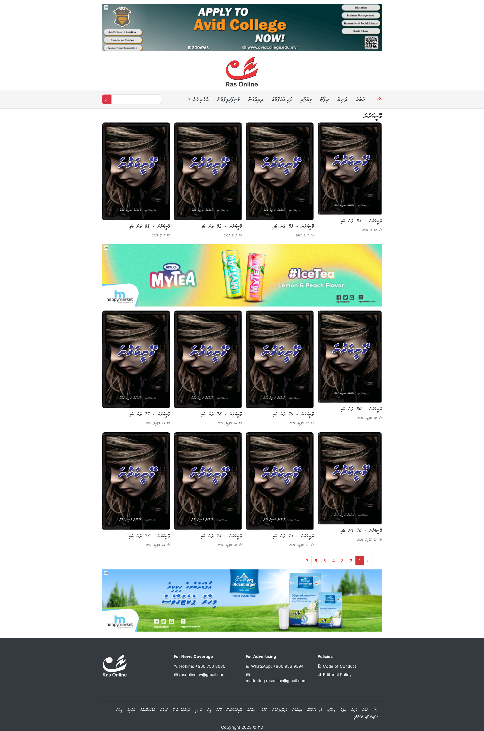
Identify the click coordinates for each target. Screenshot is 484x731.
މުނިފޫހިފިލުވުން (228, 100)
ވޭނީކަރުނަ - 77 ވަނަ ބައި (149, 414)
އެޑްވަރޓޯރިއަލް (147, 710)
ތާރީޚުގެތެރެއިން (234, 710)
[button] (197, 100)
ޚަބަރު (360, 100)
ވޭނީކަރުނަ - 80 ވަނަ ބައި (361, 409)
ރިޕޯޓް (324, 100)
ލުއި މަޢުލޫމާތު (281, 100)
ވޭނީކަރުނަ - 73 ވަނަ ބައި (149, 536)
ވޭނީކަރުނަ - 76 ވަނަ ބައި (361, 531)
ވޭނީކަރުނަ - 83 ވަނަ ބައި (293, 226)
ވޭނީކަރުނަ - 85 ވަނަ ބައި (361, 221)
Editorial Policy (337, 674)
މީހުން (119, 710)
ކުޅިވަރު (164, 710)
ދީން (209, 710)
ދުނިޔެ (342, 100)
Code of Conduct (339, 666)
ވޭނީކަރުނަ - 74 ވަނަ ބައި (221, 536)
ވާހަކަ (219, 710)
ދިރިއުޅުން (255, 100)
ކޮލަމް (264, 710)
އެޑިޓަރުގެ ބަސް (181, 710)
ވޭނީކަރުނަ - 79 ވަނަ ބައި (293, 414)
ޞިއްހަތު (251, 710)
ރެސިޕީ (198, 710)
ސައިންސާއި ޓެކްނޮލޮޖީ (365, 717)
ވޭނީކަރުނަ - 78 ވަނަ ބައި (221, 414)
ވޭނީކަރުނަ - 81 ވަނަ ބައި (149, 226)
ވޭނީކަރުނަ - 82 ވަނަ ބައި (221, 226)
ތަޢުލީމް (131, 710)
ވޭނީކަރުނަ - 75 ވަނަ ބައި (293, 536)
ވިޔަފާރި (306, 100)
